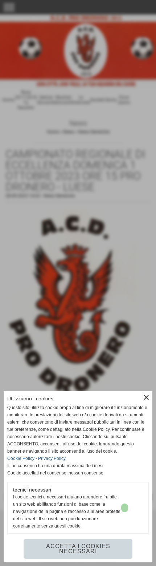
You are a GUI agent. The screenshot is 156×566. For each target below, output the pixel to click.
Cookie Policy (20, 458)
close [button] (146, 397)
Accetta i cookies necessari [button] (78, 548)
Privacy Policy (52, 458)
